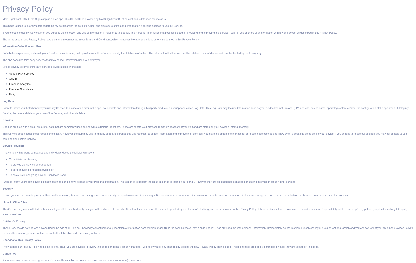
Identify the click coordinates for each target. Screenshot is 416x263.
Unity (12, 94)
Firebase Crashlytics (21, 89)
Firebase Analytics (20, 84)
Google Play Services (21, 73)
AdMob (13, 79)
